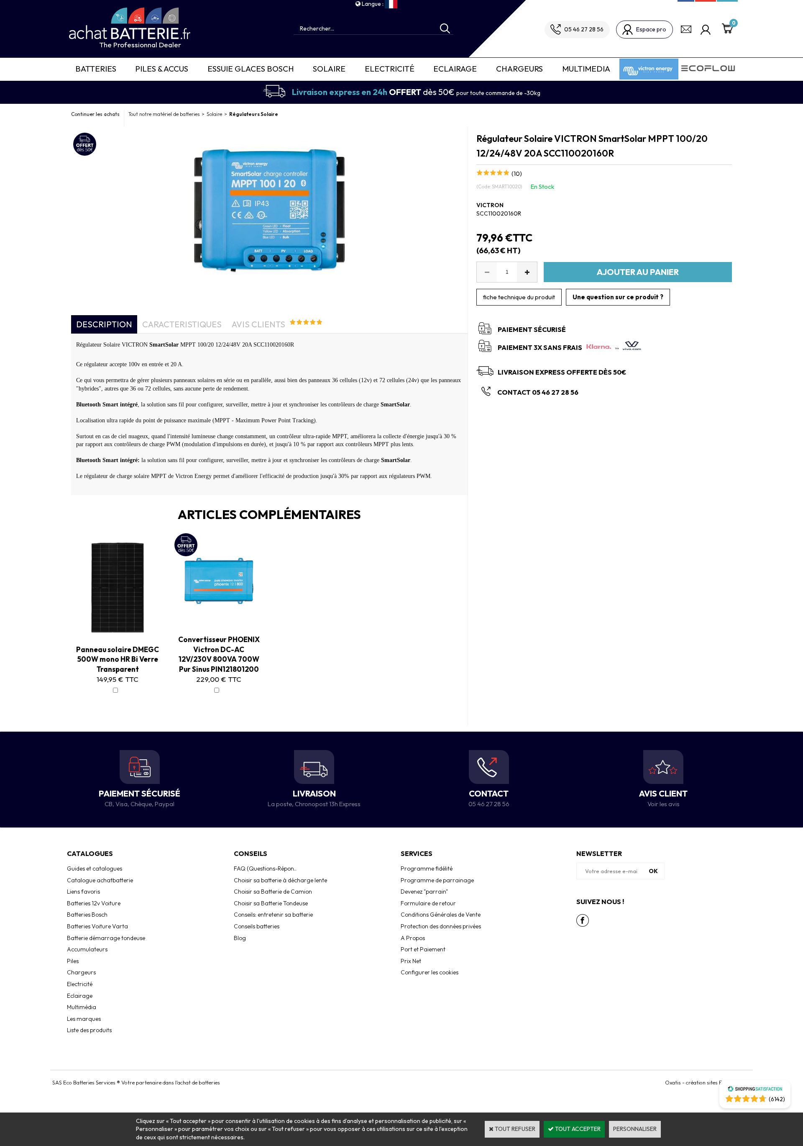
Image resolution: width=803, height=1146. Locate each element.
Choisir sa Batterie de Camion (273, 891)
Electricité (389, 69)
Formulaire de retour (428, 903)
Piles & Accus (161, 69)
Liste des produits (89, 1030)
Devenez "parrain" (424, 891)
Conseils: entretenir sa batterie (273, 914)
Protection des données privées (441, 926)
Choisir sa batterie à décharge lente (280, 880)
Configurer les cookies (429, 972)
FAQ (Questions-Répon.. (265, 868)
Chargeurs (519, 69)
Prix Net (411, 961)
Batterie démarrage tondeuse (106, 938)
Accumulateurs (87, 949)
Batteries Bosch (87, 914)
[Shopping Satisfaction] (755, 1090)
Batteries (95, 69)
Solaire (329, 69)
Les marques (84, 1019)
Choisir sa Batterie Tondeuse (271, 903)
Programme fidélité (427, 868)
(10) (516, 173)
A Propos (413, 938)
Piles (73, 961)
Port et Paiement (423, 949)
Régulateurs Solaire (253, 114)
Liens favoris (83, 891)
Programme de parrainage (437, 880)
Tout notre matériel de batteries (163, 114)
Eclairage (455, 69)
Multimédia (81, 1007)
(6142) (777, 1099)
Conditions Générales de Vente (441, 914)
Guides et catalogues (94, 868)
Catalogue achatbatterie (100, 880)
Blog (240, 938)
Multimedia (586, 69)
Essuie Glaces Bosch (250, 69)
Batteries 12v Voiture (93, 903)
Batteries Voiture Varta (97, 926)
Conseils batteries (256, 926)
